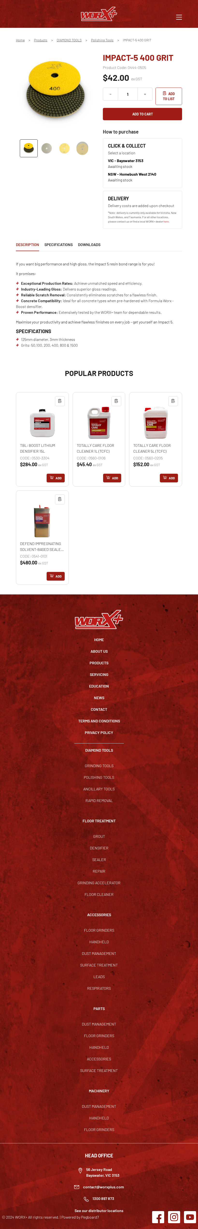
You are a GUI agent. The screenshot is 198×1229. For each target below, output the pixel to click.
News (99, 697)
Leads (99, 976)
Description (27, 244)
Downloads (89, 244)
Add (59, 478)
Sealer (99, 859)
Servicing (99, 674)
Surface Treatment (99, 965)
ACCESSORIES (99, 914)
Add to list (169, 96)
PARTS (99, 1008)
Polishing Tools (102, 40)
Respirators (99, 988)
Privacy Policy (99, 732)
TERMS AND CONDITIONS (99, 721)
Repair (99, 871)
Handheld (99, 941)
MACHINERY (99, 1090)
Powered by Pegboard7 (80, 1217)
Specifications (58, 244)
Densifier (99, 848)
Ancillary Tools (99, 789)
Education (99, 686)
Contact (99, 709)
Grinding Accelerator (99, 882)
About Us (99, 651)
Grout (99, 836)
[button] (179, 17)
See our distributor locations (99, 1210)
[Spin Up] (145, 94)
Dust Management (99, 953)
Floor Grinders (99, 930)
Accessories (99, 1059)
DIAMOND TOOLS (69, 40)
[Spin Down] (110, 94)
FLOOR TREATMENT (99, 820)
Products (40, 40)
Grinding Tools (99, 765)
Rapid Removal (99, 800)
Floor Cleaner (99, 894)
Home (20, 40)
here (166, 221)
